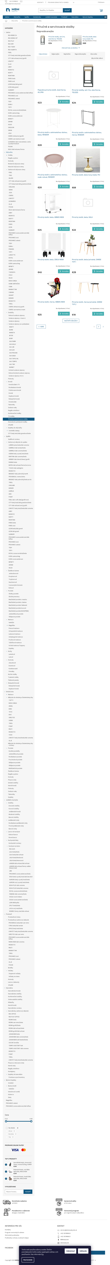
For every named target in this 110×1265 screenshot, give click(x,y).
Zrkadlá (10, 425)
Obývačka (9, 152)
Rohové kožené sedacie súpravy (19, 373)
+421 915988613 (65, 1236)
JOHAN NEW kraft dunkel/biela (18, 1040)
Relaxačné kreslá (14, 399)
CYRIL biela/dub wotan (16, 926)
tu (43, 1254)
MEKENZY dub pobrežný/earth (18, 474)
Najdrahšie (67, 54)
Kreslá (10, 382)
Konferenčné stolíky (14, 413)
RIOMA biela (12, 1020)
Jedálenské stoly (13, 820)
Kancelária (9, 988)
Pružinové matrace (15, 640)
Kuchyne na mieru (14, 846)
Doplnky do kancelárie (15, 1074)
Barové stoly (13, 829)
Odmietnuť (70, 1251)
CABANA (11, 292)
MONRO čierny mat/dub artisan (19, 911)
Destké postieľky (14, 751)
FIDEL (9, 52)
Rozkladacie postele (15, 757)
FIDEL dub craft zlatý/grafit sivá (19, 500)
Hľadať (67, 10)
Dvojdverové (13, 576)
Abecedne (93, 54)
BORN (11, 330)
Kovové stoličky (14, 809)
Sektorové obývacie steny (16, 170)
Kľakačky (11, 1002)
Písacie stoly (12, 780)
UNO (10, 494)
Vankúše (11, 622)
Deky (9, 1097)
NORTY (10, 73)
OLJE (9, 64)
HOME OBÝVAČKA (14, 284)
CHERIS (11, 195)
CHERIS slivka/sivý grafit (16, 136)
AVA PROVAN (13, 353)
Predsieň (9, 914)
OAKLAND (12, 485)
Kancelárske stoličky (14, 994)
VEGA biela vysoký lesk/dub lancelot (20, 877)
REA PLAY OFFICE (14, 1017)
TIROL (11, 304)
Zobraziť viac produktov (70, 48)
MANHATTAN (13, 289)
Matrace (10, 620)
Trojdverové (13, 579)
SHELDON (11, 127)
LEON (10, 227)
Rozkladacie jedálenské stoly (18, 823)
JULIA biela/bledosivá (16, 858)
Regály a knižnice (13, 1069)
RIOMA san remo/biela (16, 1022)
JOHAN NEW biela (14, 1034)
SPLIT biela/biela (14, 905)
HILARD (11, 178)
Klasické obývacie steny (16, 167)
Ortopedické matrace (16, 631)
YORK (10, 287)
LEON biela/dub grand (15, 84)
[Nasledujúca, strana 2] (99, 327)
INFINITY (10, 119)
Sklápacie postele (14, 617)
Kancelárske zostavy (15, 1008)
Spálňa (8, 436)
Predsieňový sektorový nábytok (18, 920)
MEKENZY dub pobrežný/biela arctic (20, 480)
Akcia (12, 1131)
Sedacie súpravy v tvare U (17, 318)
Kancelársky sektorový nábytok (18, 1011)
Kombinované (13, 669)
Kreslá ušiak (12, 402)
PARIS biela (11, 78)
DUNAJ (10, 104)
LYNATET (11, 61)
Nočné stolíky (12, 674)
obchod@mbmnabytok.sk (68, 1230)
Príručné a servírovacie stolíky (18, 419)
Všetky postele (13, 594)
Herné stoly (12, 1066)
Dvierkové (12, 666)
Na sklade (13, 1128)
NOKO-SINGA (13, 281)
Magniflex (12, 625)
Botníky (10, 968)
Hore (42, 327)
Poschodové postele (15, 760)
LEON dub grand (13, 87)
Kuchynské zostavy (15, 843)
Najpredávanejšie (80, 54)
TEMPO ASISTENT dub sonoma (18, 1048)
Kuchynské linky (13, 840)
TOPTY (11, 700)
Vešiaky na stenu (14, 976)
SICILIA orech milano (15, 897)
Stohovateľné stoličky (15, 999)
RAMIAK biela (13, 462)
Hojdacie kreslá (14, 396)
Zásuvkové (12, 663)
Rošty (10, 651)
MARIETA (12, 333)
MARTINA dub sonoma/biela (17, 457)
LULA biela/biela (14, 852)
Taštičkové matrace (15, 643)
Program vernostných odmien (58, 2)
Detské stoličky (13, 783)
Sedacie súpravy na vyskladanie (19, 324)
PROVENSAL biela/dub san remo (19, 923)
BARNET (11, 367)
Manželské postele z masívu (18, 599)
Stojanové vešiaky (15, 974)
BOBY (11, 338)
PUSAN (10, 147)
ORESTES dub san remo (16, 934)
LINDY (10, 67)
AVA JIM (11, 347)
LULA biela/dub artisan (16, 855)
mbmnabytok (64, 1243)
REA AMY (11, 44)
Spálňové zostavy (14, 439)
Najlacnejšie (55, 54)
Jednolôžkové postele (16, 614)
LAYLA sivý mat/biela (15, 908)
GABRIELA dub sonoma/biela (18, 451)
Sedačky (11, 312)
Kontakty (40, 2)
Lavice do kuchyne (14, 832)
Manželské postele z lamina (17, 602)
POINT (11, 497)
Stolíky (10, 155)
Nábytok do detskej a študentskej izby (20, 697)
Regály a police (13, 158)
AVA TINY (12, 364)
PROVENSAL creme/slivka (17, 477)
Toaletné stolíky (13, 677)
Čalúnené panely (13, 680)
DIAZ (10, 715)
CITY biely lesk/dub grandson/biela (19, 55)
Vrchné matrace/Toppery (17, 645)
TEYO (10, 712)
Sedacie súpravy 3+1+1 (16, 376)
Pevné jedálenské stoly (16, 826)
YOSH (10, 735)
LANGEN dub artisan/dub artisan (19, 863)
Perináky (11, 671)
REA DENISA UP (13, 38)
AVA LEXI (12, 350)
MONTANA (11, 76)
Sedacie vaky (12, 408)
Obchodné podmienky (12, 1235)
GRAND (10, 122)
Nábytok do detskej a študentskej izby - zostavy (20, 744)
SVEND (11, 720)
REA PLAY (11, 41)
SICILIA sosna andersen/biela (18, 900)
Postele (10, 591)
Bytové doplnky (11, 1080)
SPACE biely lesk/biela (16, 928)
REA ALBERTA (12, 50)
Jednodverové (13, 573)
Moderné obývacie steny (16, 164)
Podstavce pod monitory (17, 1077)
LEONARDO (12, 201)
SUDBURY (11, 90)
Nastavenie (27, 1260)
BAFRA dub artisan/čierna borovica (20, 465)
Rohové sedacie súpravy (17, 315)
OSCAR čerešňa (14, 1043)
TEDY (9, 101)
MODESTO (12, 301)
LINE (10, 871)
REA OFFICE (12, 1014)
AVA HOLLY (12, 344)
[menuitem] (7, 17)
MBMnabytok (64, 1240)
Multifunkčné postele (15, 768)
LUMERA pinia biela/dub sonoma (19, 445)
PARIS (10, 224)
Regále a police (13, 774)
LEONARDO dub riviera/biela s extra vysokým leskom (19, 143)
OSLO (10, 275)
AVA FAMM (12, 341)
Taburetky (11, 405)
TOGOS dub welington (16, 468)
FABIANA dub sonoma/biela (17, 894)
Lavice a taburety (13, 982)
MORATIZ (11, 70)
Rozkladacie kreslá (15, 387)
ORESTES (12, 718)
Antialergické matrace (16, 637)
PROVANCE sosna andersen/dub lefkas (20, 93)
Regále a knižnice (13, 410)
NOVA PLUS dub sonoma (17, 885)
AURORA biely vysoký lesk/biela (19, 880)
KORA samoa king (13, 113)
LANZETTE (12, 255)
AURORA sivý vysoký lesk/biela (19, 882)
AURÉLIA (11, 491)
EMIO (10, 709)
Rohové (11, 588)
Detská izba (10, 692)
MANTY (11, 327)
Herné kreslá (12, 786)
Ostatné (10, 1083)
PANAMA (11, 249)
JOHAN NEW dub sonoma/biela (18, 1037)
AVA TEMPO (13, 361)
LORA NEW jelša (14, 903)
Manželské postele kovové (17, 608)
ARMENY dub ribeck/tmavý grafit (19, 459)
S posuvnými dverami (15, 585)
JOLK (9, 133)
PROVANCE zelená (14, 99)
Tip (11, 1137)
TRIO (10, 175)
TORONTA (12, 272)
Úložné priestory (14, 597)
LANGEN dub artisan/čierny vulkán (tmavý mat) (20, 867)
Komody (11, 161)
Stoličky (10, 803)
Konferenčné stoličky (15, 997)
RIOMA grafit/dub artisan (16, 1031)
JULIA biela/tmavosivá (16, 860)
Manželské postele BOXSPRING (19, 611)
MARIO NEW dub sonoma (16, 942)
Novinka (12, 1134)
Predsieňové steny (14, 917)
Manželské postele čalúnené (18, 605)
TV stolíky (11, 416)
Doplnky (11, 648)
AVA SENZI (12, 356)
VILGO (10, 125)
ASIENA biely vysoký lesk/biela (18, 454)
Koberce (11, 1094)
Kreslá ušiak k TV (14, 385)
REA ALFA (12, 849)
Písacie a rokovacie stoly (16, 1063)
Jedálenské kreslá (15, 812)
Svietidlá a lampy (14, 431)
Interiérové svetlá (14, 1092)
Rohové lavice (13, 835)
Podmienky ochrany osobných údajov (17, 1238)
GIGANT (11, 295)
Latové (11, 657)
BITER (11, 335)
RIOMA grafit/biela (14, 1025)
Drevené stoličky (14, 806)
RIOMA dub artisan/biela (16, 1028)
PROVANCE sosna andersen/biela (19, 874)
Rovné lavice (13, 837)
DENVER (11, 298)
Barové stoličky (14, 817)
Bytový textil (12, 1086)
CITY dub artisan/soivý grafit (17, 58)
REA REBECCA (12, 35)
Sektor (8, 32)
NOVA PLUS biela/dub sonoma (18, 888)
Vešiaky (10, 971)
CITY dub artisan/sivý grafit (17, 181)
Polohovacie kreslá (15, 390)
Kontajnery (11, 1071)
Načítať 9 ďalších (70, 321)
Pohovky (11, 379)
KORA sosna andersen (15, 116)
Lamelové (12, 654)
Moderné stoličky (14, 814)
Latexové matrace (14, 634)
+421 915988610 (65, 1233)
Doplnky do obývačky (15, 428)
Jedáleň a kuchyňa (12, 800)
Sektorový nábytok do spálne (17, 442)
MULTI (10, 729)
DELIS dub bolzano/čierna (16, 149)
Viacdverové (13, 582)
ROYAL (11, 258)
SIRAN (10, 130)
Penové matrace (14, 628)
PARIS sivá (11, 81)
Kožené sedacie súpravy (17, 370)
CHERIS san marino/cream (16, 139)
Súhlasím (83, 1251)
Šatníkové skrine (13, 571)
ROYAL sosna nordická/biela (17, 110)
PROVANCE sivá (13, 96)
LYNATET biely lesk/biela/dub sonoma (21, 508)
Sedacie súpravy (14, 321)
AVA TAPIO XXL (13, 359)
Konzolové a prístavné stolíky (17, 422)
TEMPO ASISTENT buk (16, 1046)
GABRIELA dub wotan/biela (17, 448)
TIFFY (10, 107)
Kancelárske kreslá (14, 991)
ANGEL (11, 706)
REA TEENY (11, 47)
